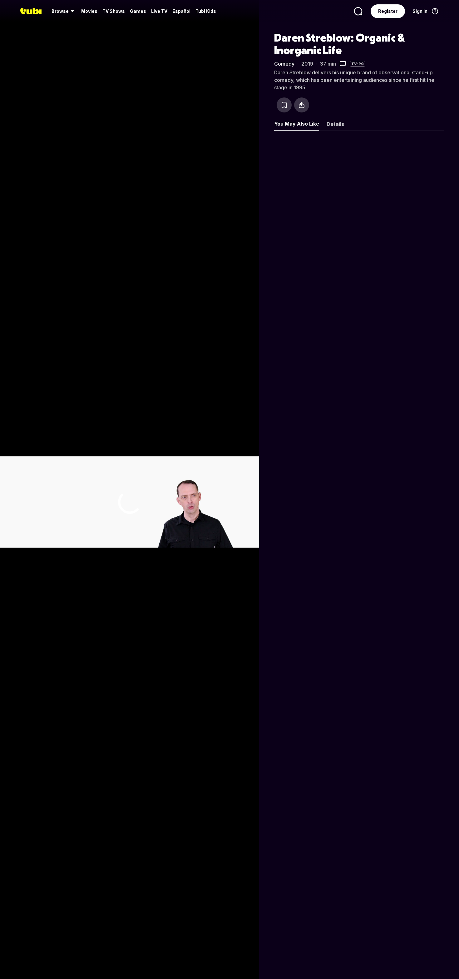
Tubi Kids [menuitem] (205, 11)
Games (138, 11)
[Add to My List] (284, 104)
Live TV (159, 11)
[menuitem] (64, 11)
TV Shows (113, 11)
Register (387, 11)
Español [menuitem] (181, 11)
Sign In (419, 11)
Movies (89, 11)
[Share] (301, 104)
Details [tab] (335, 124)
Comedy (284, 64)
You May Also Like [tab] (296, 124)
